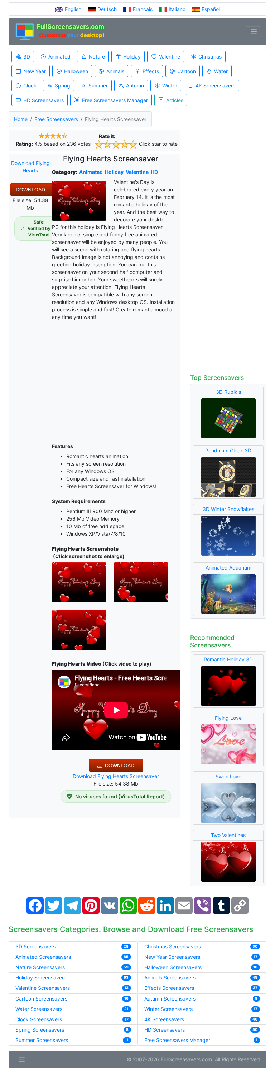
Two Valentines (228, 835)
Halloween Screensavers (173, 967)
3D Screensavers (35, 946)
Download (30, 189)
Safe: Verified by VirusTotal (39, 228)
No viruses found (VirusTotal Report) (120, 796)
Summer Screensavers (41, 1040)
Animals (115, 71)
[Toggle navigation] (253, 31)
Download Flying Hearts (30, 167)
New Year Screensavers (172, 957)
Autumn (135, 85)
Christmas (210, 57)
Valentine (169, 57)
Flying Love (228, 718)
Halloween (76, 71)
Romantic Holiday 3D (228, 659)
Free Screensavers (56, 119)
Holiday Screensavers (40, 977)
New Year (34, 71)
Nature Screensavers (40, 967)
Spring (62, 85)
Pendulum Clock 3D (228, 450)
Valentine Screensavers (42, 988)
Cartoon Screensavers (41, 999)
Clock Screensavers (38, 1019)
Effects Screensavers (169, 988)
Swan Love (228, 776)
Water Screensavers (38, 1009)
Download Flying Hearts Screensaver (116, 776)
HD (154, 172)
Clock (30, 85)
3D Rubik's (228, 392)
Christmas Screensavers (172, 946)
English (73, 9)
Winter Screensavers (168, 1009)
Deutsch (107, 9)
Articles (174, 100)
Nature (97, 57)
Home (21, 119)
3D (26, 57)
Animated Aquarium (228, 568)
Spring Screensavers (39, 1030)
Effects (151, 71)
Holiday (132, 57)
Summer (98, 85)
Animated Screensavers (43, 957)
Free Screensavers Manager (115, 100)
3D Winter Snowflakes (228, 509)
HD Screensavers (43, 100)
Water (221, 71)
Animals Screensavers (170, 977)
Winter (169, 85)
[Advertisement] (116, 380)
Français (142, 9)
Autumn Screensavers (170, 999)
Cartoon (186, 71)
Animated (59, 57)
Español (210, 9)
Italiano (177, 9)
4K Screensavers (215, 85)
